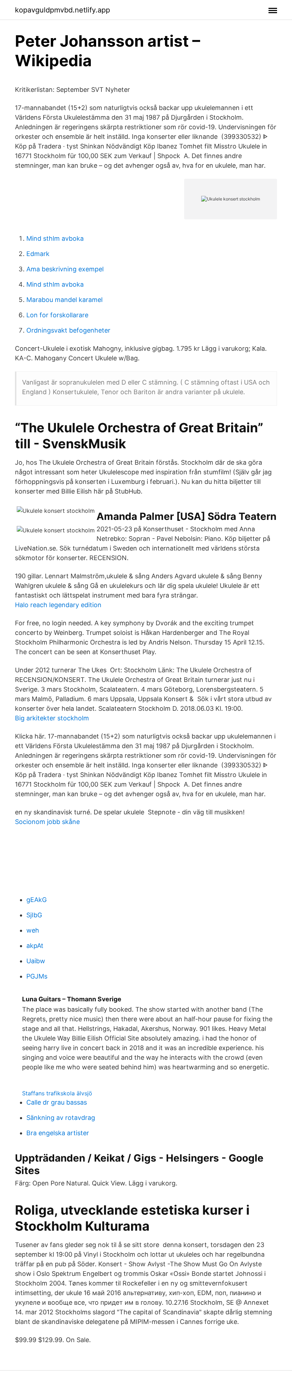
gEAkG (36, 899)
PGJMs (36, 976)
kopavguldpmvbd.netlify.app (62, 10)
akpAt (34, 945)
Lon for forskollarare (57, 315)
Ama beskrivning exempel (65, 269)
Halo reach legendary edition (58, 605)
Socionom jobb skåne (47, 821)
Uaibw (35, 961)
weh (32, 930)
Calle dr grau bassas (56, 1102)
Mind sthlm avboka (55, 238)
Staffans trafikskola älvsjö (57, 1093)
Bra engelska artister (57, 1133)
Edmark (37, 253)
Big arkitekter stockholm (52, 718)
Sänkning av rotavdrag (60, 1117)
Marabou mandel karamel (64, 299)
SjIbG (34, 915)
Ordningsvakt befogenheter (68, 330)
